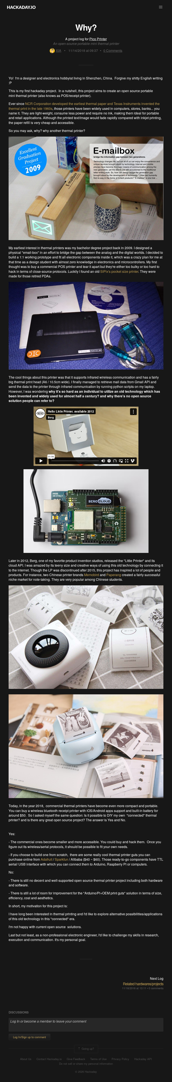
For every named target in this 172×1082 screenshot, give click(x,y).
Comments (112, 50)
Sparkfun (61, 859)
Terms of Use (98, 1059)
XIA (58, 50)
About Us (25, 1059)
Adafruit (46, 859)
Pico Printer (98, 38)
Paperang (113, 574)
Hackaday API (143, 1059)
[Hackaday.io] (21, 7)
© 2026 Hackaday (86, 1072)
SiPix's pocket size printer (119, 271)
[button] (161, 7)
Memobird (91, 574)
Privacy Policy (120, 1059)
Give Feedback (76, 1059)
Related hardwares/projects (143, 983)
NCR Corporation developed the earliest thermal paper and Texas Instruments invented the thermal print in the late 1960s (84, 106)
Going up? (87, 1049)
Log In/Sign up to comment (29, 1037)
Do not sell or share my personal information (86, 1064)
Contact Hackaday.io (49, 1059)
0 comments (156, 988)
